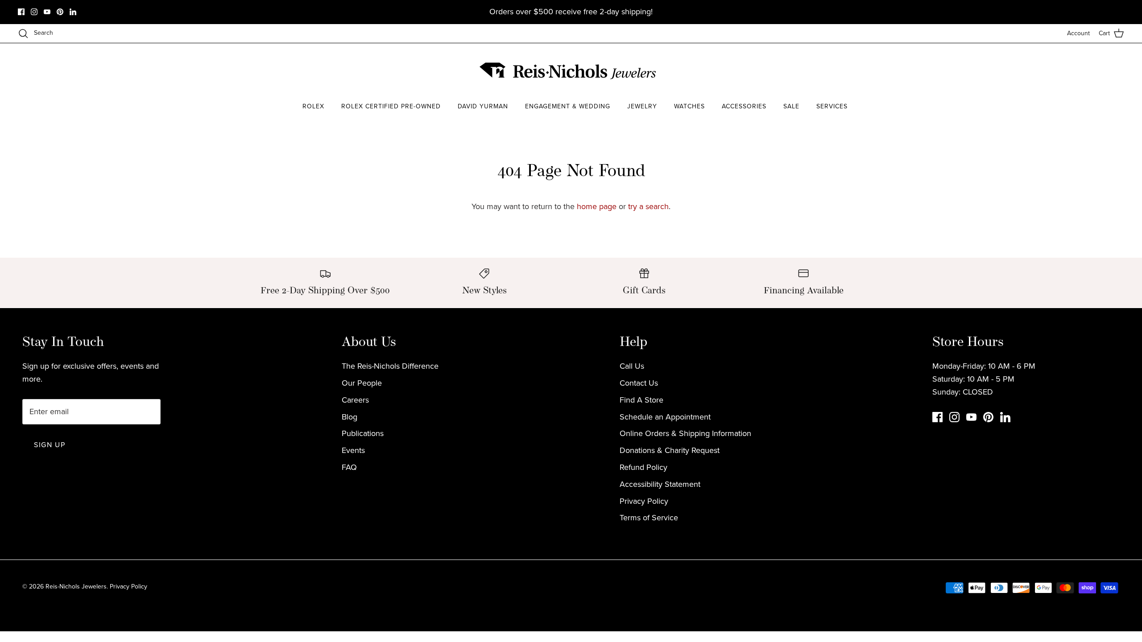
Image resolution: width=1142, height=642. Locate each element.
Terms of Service (649, 517)
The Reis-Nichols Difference (390, 366)
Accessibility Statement (660, 484)
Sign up (49, 445)
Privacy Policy (644, 501)
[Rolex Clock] (849, 71)
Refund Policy (643, 467)
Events (353, 450)
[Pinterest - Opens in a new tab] (60, 11)
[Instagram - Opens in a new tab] (34, 11)
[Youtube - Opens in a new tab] (47, 11)
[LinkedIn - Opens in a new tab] (73, 11)
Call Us (632, 366)
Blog (349, 417)
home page (597, 206)
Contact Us (639, 383)
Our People (362, 383)
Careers (355, 400)
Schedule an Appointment (665, 417)
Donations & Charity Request (670, 450)
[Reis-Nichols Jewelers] (569, 71)
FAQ (349, 467)
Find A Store (641, 400)
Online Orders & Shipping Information (685, 433)
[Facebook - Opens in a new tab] (21, 11)
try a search (648, 206)
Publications (363, 433)
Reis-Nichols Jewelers (76, 586)
